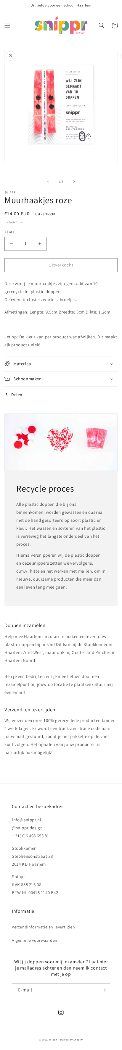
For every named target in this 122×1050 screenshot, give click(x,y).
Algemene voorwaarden (34, 940)
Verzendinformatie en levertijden (43, 927)
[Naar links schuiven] (47, 181)
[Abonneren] (103, 990)
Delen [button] (17, 394)
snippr (53, 1039)
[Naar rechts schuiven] (74, 181)
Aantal (9, 232)
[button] (7, 25)
